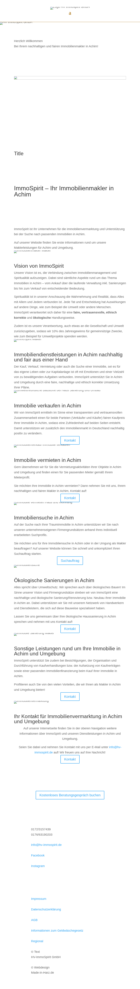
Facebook (38, 855)
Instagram (38, 866)
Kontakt (70, 440)
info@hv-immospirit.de (46, 845)
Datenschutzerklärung (46, 909)
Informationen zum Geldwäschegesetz (57, 930)
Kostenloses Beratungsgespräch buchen (70, 795)
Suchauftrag (70, 560)
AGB (34, 920)
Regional (37, 941)
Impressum (38, 899)
